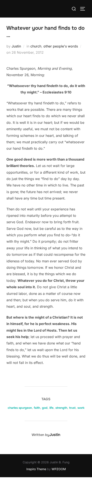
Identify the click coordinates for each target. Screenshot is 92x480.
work (81, 408)
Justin (16, 46)
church (35, 46)
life (51, 408)
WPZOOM (59, 469)
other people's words (60, 46)
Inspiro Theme (36, 469)
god (44, 408)
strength (61, 408)
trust (72, 408)
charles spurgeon (20, 408)
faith (37, 408)
